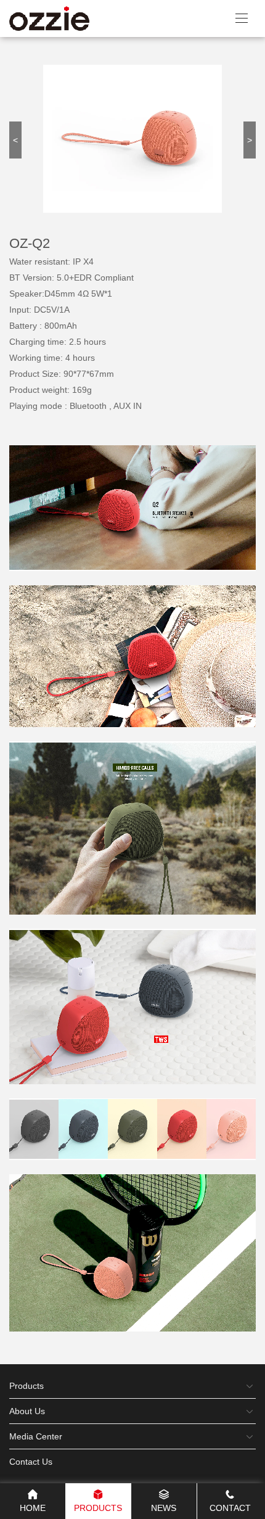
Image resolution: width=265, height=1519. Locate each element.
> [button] (249, 140)
